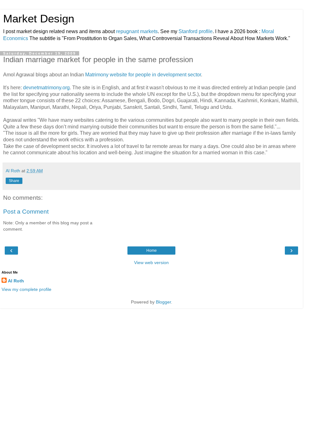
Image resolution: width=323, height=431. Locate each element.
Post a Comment (26, 211)
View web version (151, 262)
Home (151, 250)
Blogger (163, 301)
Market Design (38, 19)
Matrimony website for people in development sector (143, 74)
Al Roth (16, 280)
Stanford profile (196, 31)
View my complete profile (26, 289)
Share (14, 181)
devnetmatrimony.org (46, 87)
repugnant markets (137, 31)
